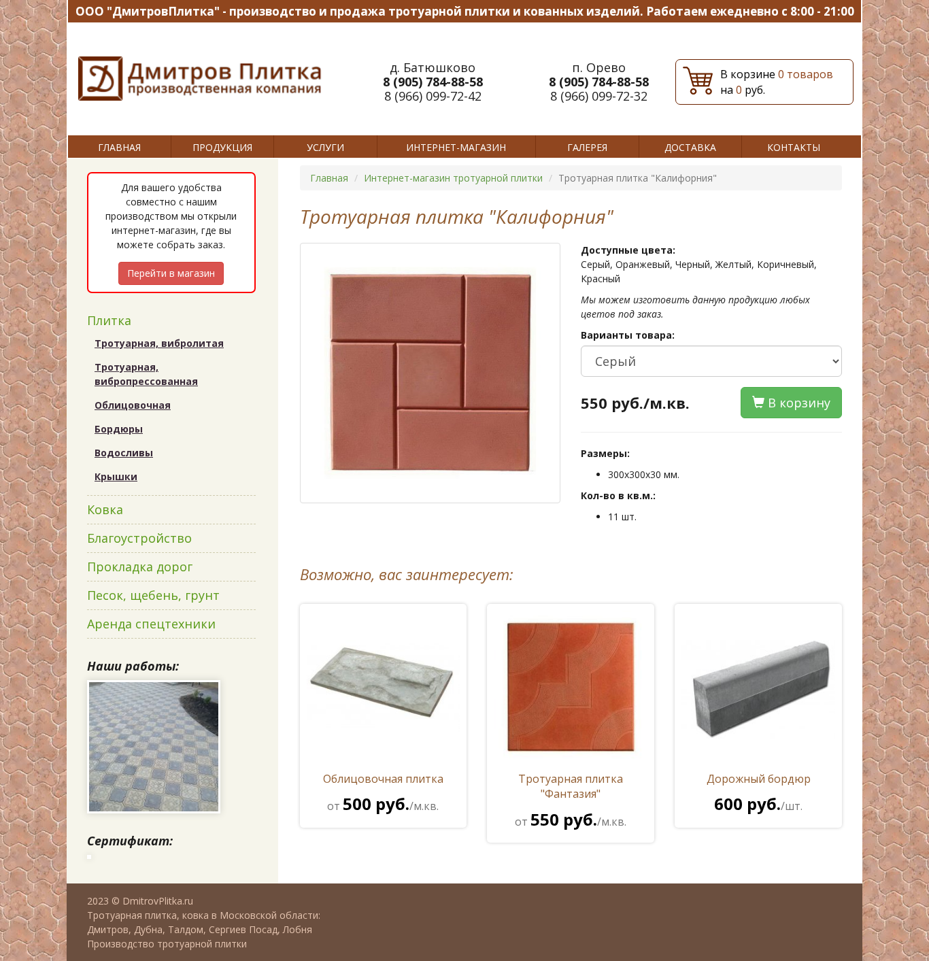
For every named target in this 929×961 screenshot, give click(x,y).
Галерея (587, 147)
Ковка (105, 509)
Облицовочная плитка (383, 793)
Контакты (793, 147)
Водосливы (124, 452)
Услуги (325, 147)
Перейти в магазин (171, 273)
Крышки (116, 476)
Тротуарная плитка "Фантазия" (570, 800)
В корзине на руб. (776, 82)
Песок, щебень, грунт (153, 595)
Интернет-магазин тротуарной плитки (453, 177)
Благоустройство (139, 538)
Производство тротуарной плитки (167, 943)
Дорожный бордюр (759, 793)
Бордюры (119, 428)
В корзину (797, 402)
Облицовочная (133, 405)
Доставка (690, 147)
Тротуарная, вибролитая (159, 343)
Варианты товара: (628, 334)
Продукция (222, 147)
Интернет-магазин (456, 147)
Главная (119, 147)
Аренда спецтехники (151, 624)
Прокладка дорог (139, 566)
